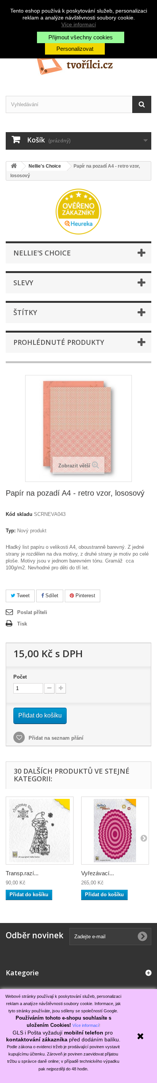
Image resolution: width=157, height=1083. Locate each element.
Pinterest (84, 595)
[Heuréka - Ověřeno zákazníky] (78, 211)
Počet (20, 677)
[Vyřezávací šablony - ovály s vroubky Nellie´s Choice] (115, 831)
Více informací (78, 24)
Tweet (22, 595)
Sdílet (51, 595)
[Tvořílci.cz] (78, 62)
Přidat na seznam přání (55, 738)
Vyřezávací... (97, 873)
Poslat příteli (32, 612)
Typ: (11, 530)
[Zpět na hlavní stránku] (13, 166)
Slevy (23, 282)
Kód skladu (19, 514)
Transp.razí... (22, 873)
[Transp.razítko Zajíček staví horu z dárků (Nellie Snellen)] (40, 831)
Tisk (22, 624)
